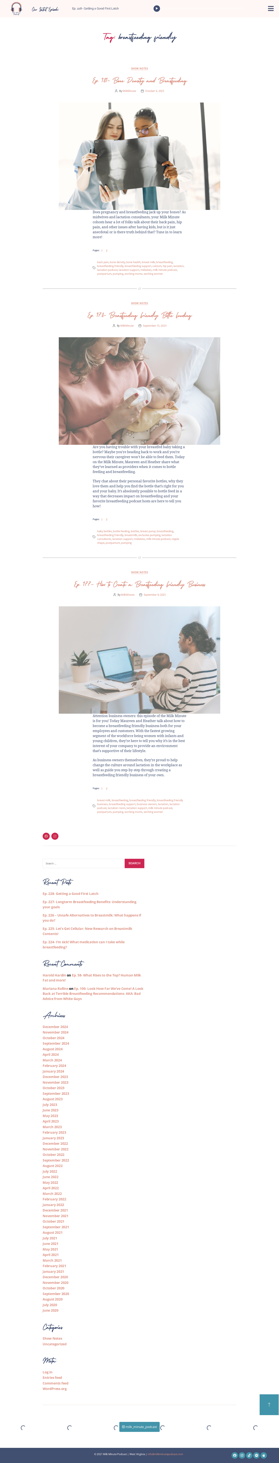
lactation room (116, 808)
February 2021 (54, 1266)
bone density (117, 262)
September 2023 (56, 1093)
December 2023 (55, 1076)
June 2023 (50, 1110)
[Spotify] (256, 1455)
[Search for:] (82, 864)
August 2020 (52, 1299)
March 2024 (52, 1060)
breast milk (148, 262)
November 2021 (55, 1216)
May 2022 (50, 1182)
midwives (146, 270)
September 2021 (56, 1227)
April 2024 (51, 1054)
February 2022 (54, 1199)
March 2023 (52, 1127)
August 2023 (52, 1099)
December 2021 (55, 1210)
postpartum (104, 274)
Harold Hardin (54, 975)
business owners (147, 804)
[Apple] (263, 1455)
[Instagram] (54, 836)
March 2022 (52, 1193)
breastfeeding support (138, 266)
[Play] (156, 8)
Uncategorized (55, 1344)
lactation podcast (107, 270)
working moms (133, 274)
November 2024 (55, 1032)
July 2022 (50, 1171)
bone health (133, 262)
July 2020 (50, 1305)
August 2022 (52, 1165)
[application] (199, 8)
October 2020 (53, 1288)
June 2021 (50, 1243)
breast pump (148, 531)
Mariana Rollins (55, 988)
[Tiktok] (249, 1455)
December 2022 (55, 1143)
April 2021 (51, 1254)
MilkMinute (129, 91)
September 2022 (56, 1160)
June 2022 (50, 1177)
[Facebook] (46, 836)
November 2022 (55, 1149)
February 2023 (54, 1132)
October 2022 (53, 1154)
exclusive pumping (149, 535)
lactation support (129, 270)
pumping (118, 274)
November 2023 (55, 1082)
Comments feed (55, 1383)
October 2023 (53, 1088)
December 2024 (55, 1027)
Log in (47, 1372)
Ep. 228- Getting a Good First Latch (95, 8)
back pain (103, 262)
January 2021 (53, 1271)
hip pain (167, 266)
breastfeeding (164, 262)
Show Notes (139, 68)
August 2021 (52, 1232)
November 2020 (55, 1282)
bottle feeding (121, 531)
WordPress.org (55, 1388)
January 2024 (53, 1071)
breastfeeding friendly (110, 266)
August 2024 (52, 1049)
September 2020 (56, 1293)
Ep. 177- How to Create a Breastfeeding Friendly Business (139, 583)
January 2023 (53, 1138)
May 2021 (50, 1249)
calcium (156, 266)
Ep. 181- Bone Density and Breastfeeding (139, 79)
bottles (135, 531)
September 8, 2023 (155, 594)
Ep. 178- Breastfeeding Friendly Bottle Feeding (139, 314)
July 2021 (50, 1238)
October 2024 (53, 1038)
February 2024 (54, 1065)
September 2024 (56, 1043)
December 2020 (55, 1277)
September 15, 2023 (154, 325)
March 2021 (52, 1260)
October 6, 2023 (154, 91)
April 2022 (51, 1188)
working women (153, 274)
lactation (178, 266)
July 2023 (50, 1104)
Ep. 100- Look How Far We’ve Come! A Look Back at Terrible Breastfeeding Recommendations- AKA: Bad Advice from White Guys (93, 993)
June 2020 (50, 1310)
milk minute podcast (165, 270)
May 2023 (50, 1115)
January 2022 (53, 1204)
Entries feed (52, 1377)
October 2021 (53, 1221)
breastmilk (131, 535)
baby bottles (104, 531)
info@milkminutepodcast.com (165, 1454)
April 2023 (51, 1121)
